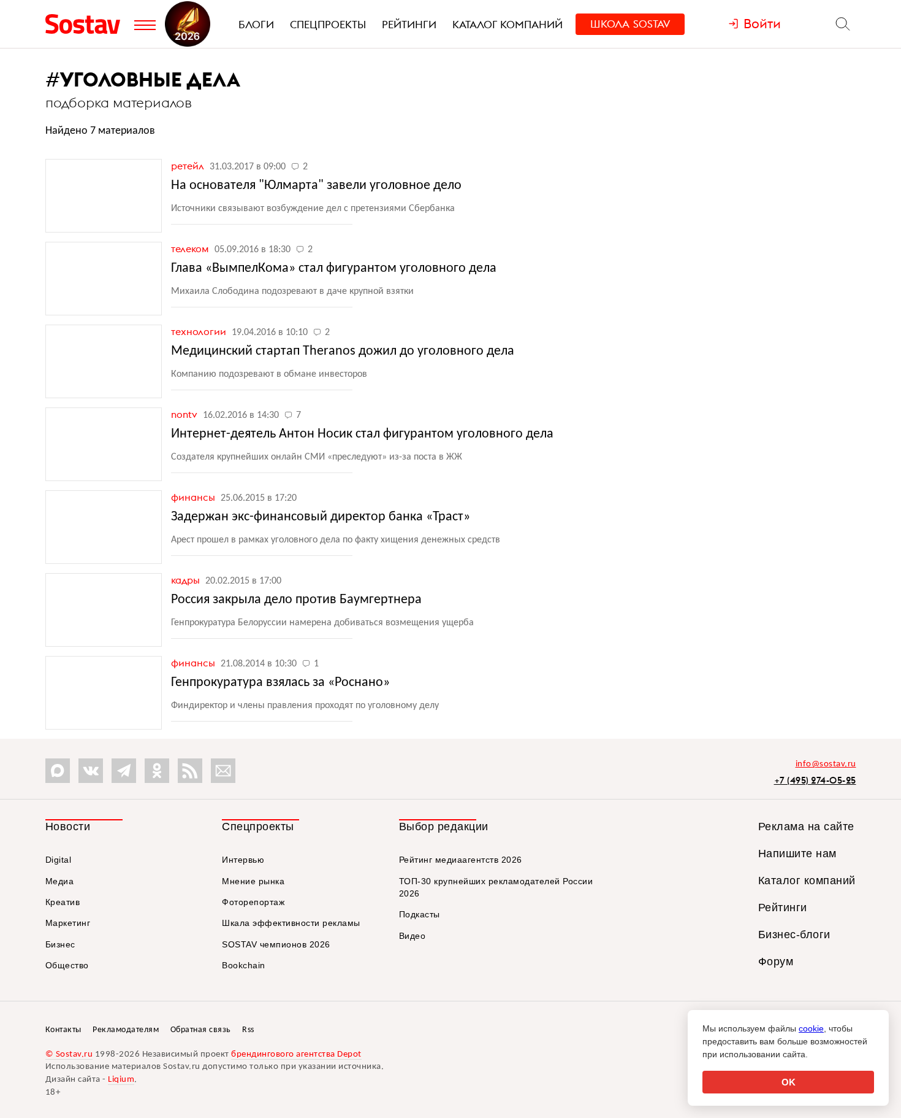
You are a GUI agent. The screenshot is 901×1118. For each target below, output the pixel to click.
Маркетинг (68, 923)
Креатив (62, 902)
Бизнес (60, 944)
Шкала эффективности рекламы (291, 923)
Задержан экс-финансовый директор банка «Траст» (320, 517)
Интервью (243, 860)
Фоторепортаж (253, 902)
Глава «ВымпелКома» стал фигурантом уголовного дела (333, 268)
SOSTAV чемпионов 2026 (276, 944)
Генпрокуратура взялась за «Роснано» (280, 683)
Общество (67, 965)
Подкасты (419, 914)
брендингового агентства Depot (296, 1054)
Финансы (194, 497)
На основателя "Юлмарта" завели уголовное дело (316, 186)
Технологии (200, 331)
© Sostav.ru (69, 1054)
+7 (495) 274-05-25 (815, 780)
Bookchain (243, 965)
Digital (58, 860)
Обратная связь (200, 1030)
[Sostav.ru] (86, 24)
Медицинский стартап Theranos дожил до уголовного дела (342, 351)
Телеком (191, 248)
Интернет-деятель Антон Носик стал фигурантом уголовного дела (362, 434)
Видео (412, 936)
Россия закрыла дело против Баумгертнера (296, 600)
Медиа (59, 881)
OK (788, 1082)
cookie (811, 1028)
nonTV (185, 414)
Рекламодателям (126, 1030)
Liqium (121, 1079)
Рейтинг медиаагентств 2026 (460, 860)
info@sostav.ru (826, 764)
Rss (248, 1030)
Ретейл (189, 166)
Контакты (63, 1030)
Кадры (186, 580)
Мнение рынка (253, 881)
